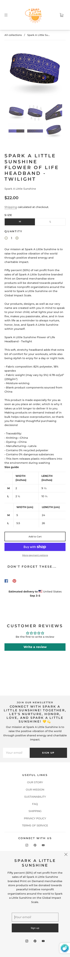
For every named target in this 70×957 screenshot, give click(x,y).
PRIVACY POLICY (35, 818)
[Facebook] (6, 581)
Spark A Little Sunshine (20, 188)
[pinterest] (35, 845)
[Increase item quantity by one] (17, 238)
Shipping (10, 207)
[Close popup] (66, 855)
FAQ (35, 804)
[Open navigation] (8, 15)
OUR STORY (35, 782)
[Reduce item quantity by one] (6, 238)
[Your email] (16, 753)
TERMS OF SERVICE (35, 825)
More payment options (35, 555)
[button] (12, 74)
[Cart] (61, 15)
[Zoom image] (35, 74)
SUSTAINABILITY (35, 796)
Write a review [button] (35, 647)
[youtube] (43, 845)
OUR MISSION (35, 789)
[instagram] (27, 845)
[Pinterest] (14, 581)
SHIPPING (35, 811)
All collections (13, 34)
